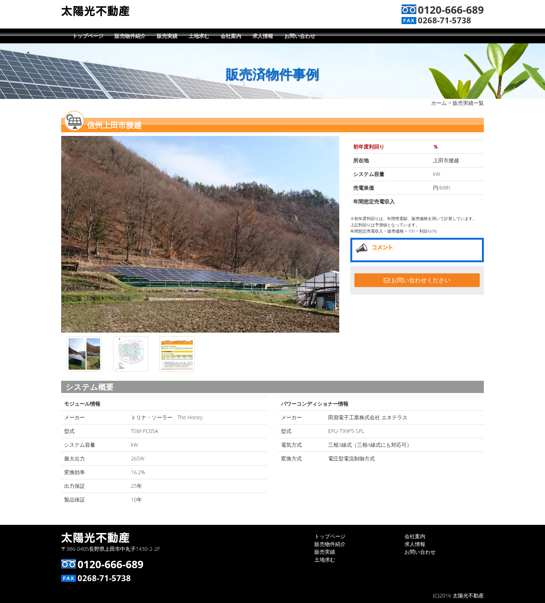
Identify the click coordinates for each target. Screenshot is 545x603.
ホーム (439, 102)
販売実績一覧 (468, 102)
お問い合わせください (420, 280)
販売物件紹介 (130, 35)
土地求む (199, 35)
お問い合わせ (300, 35)
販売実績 (167, 35)
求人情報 (262, 35)
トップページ (87, 35)
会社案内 (231, 35)
